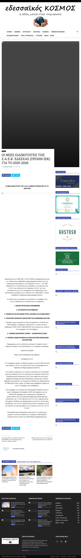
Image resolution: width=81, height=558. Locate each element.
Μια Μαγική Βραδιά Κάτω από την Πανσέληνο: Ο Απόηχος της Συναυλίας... (18, 504)
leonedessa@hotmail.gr (35, 550)
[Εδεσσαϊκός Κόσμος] (40, 16)
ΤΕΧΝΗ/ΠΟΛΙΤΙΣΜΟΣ (58, 32)
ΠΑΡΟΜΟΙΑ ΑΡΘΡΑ (9, 461)
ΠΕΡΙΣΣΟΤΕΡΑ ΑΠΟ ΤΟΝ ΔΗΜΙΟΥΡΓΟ (28, 461)
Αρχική (3, 39)
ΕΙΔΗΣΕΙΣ (17, 32)
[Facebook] (73, 1)
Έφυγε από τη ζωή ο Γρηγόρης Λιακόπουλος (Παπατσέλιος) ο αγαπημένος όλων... (45, 504)
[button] (77, 32)
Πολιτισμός (63, 556)
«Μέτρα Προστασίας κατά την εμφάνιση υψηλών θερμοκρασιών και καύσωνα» (41, 438)
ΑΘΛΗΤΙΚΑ (36, 32)
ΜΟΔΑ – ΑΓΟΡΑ (49, 35)
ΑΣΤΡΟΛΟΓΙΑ (26, 32)
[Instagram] (75, 1)
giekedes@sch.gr (41, 417)
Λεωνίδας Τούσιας (8, 166)
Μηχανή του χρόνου (55, 556)
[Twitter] (78, 1)
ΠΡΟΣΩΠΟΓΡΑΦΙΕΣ (13, 35)
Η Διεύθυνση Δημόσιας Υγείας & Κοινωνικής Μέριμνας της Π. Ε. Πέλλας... (18, 521)
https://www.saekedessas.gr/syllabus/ (27, 355)
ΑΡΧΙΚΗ (9, 32)
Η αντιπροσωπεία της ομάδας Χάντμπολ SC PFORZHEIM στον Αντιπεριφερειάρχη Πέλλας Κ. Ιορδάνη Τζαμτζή (13, 439)
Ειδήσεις (8, 39)
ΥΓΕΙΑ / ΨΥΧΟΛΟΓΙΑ (27, 35)
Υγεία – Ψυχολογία (71, 556)
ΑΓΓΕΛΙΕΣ (39, 35)
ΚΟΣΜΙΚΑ (45, 32)
